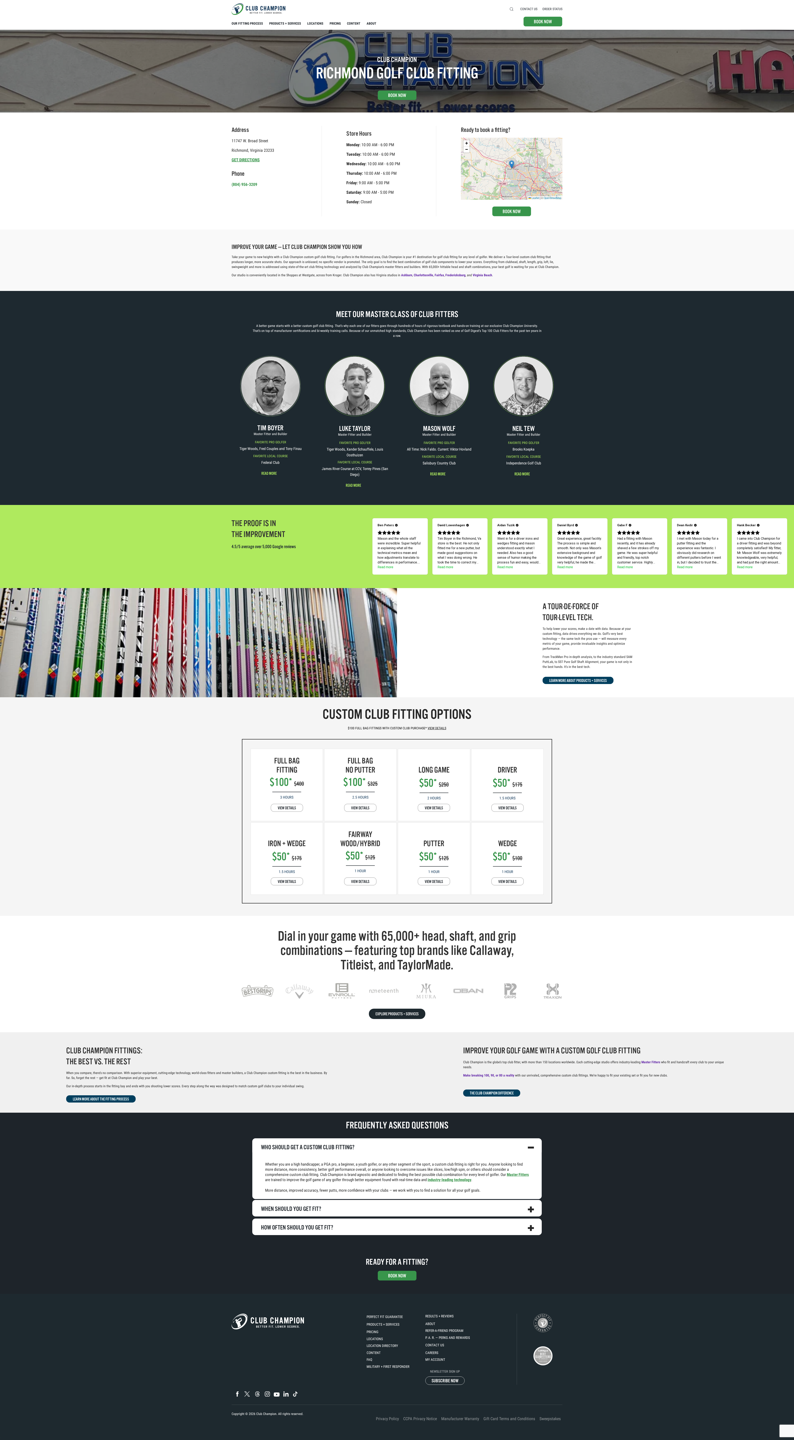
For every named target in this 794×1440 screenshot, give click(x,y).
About (430, 1324)
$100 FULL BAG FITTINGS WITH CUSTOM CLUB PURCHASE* (397, 728)
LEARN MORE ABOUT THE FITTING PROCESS (101, 1099)
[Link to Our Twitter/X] (247, 1394)
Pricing (372, 1332)
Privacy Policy (387, 1418)
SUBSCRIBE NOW (445, 1381)
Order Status (552, 9)
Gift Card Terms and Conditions (509, 1418)
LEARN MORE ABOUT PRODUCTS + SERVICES (578, 680)
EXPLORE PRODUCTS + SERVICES (397, 1014)
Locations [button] (315, 23)
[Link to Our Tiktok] (295, 1394)
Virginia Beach (482, 275)
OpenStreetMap (552, 198)
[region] (397, 990)
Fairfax (439, 275)
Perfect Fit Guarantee (385, 1317)
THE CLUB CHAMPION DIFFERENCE (492, 1093)
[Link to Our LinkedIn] (285, 1394)
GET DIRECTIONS (246, 159)
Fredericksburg (455, 275)
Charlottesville (423, 275)
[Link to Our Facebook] (237, 1394)
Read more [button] (269, 473)
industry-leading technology (449, 1179)
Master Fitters (650, 1062)
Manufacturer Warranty (460, 1418)
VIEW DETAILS (287, 808)
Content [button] (353, 23)
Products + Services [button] (285, 23)
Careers (431, 1353)
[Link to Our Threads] (257, 1394)
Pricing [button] (335, 23)
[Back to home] (258, 9)
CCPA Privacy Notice (420, 1418)
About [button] (371, 23)
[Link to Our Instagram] (267, 1394)
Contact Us (528, 9)
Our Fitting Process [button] (247, 23)
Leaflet (535, 198)
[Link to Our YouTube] (276, 1394)
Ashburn (406, 275)
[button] (511, 9)
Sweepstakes (550, 1418)
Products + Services (383, 1324)
